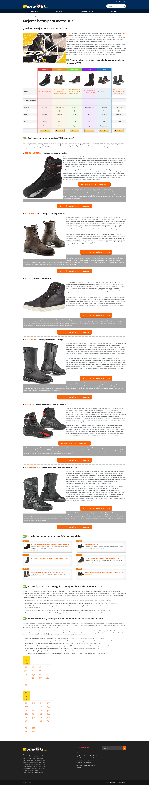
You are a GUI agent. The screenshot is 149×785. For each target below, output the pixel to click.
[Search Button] (124, 6)
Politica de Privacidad (109, 782)
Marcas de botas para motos (26, 660)
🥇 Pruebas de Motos (86, 11)
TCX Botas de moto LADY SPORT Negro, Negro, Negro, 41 (50, 544)
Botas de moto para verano (49, 712)
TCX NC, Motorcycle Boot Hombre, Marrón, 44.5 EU (102, 558)
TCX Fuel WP (30, 339)
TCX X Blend (30, 213)
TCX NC (28, 278)
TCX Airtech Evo (32, 467)
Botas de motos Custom (41, 704)
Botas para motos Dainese (33, 668)
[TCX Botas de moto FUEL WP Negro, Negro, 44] (89, 79)
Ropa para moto (38, 772)
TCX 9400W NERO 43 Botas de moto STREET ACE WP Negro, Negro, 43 (74, 91)
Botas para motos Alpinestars (26, 668)
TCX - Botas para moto (45, 91)
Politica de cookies (121, 782)
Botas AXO (47, 666)
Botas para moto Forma (47, 676)
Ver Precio (46, 131)
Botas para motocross (33, 712)
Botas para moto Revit (25, 685)
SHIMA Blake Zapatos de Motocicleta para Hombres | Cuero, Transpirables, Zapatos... (104, 572)
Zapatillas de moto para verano (33, 677)
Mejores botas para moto (34, 16)
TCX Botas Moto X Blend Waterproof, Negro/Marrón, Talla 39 (60, 91)
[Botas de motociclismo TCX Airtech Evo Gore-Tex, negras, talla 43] (118, 79)
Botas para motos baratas (26, 704)
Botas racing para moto (26, 729)
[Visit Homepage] (36, 6)
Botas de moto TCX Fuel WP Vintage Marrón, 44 (47, 572)
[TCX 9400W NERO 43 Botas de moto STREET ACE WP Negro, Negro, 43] (74, 79)
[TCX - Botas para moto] (44, 79)
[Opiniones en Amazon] (34, 550)
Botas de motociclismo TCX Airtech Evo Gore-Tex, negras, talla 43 (119, 91)
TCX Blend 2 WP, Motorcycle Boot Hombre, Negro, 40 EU (50, 558)
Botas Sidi (25, 675)
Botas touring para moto (33, 729)
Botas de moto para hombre (26, 712)
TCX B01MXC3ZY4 (33, 153)
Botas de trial (33, 718)
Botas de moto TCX (91, 544)
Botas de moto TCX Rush (104, 91)
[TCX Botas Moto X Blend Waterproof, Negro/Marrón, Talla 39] (59, 79)
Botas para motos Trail (41, 712)
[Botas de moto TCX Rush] (104, 79)
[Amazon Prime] (87, 550)
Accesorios (114, 11)
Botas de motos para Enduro (48, 704)
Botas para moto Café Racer (48, 720)
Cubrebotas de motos (34, 703)
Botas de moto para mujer (40, 720)
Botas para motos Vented (40, 676)
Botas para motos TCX (40, 668)
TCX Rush (29, 404)
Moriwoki (25, 16)
